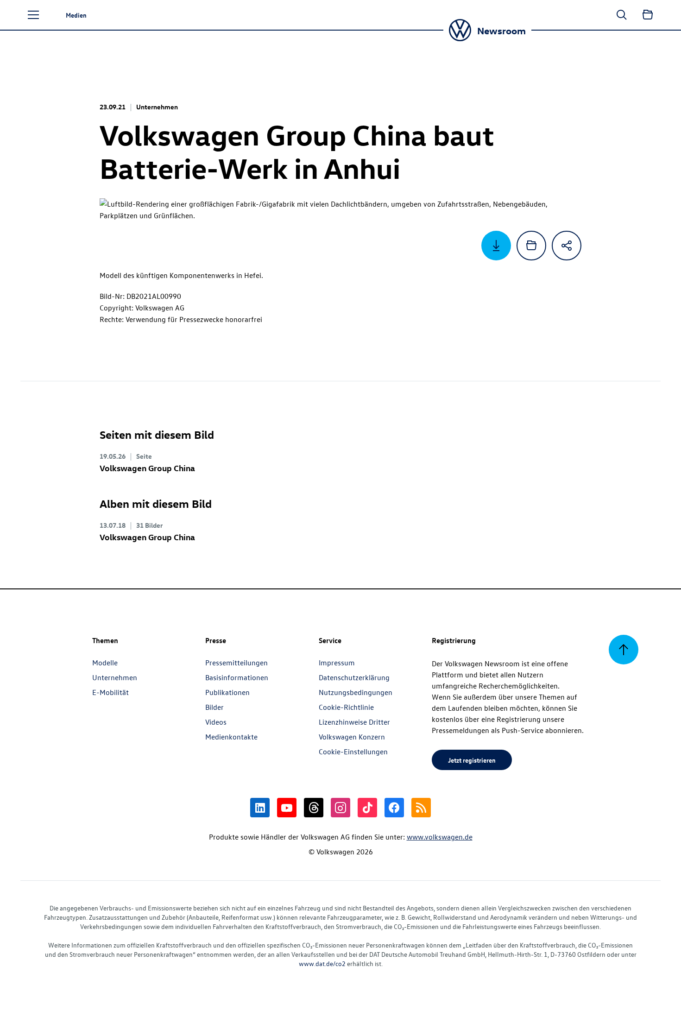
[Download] (496, 245)
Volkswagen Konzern (352, 736)
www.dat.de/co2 (322, 963)
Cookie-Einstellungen (353, 751)
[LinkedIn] (260, 807)
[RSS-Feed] (421, 807)
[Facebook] (394, 807)
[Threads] (313, 807)
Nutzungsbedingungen (355, 692)
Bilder (214, 707)
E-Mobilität (110, 692)
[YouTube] (286, 807)
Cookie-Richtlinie (346, 707)
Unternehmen (114, 677)
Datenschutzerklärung (354, 677)
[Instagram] (340, 807)
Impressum (337, 662)
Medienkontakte (231, 736)
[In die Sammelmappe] (531, 245)
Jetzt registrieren (472, 760)
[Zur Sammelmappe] (647, 15)
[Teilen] (566, 245)
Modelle (105, 662)
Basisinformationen (236, 677)
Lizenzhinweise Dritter (354, 722)
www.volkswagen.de (440, 836)
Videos (216, 722)
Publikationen (227, 692)
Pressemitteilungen (236, 662)
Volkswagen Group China (147, 467)
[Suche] (621, 15)
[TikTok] (367, 807)
